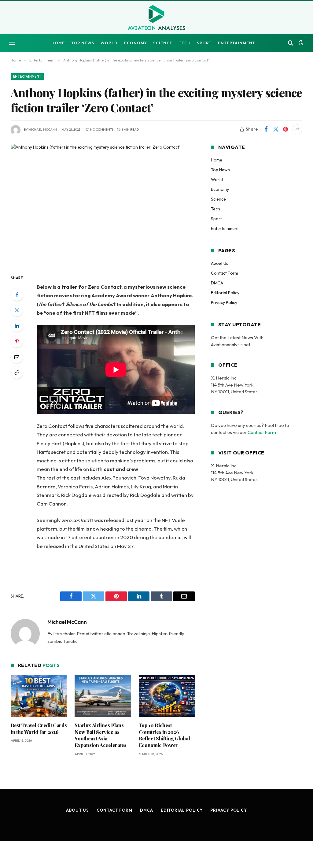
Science (162, 42)
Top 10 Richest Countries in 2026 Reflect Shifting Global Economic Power (164, 735)
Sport (204, 42)
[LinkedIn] (17, 326)
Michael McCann (42, 130)
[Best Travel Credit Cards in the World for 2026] (39, 696)
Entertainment (236, 42)
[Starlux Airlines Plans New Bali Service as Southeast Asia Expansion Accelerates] (103, 696)
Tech (185, 42)
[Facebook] (17, 294)
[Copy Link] (17, 372)
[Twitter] (17, 310)
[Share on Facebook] (266, 129)
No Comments (101, 130)
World (109, 42)
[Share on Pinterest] (285, 129)
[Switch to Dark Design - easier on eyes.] (300, 43)
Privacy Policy (224, 302)
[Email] (17, 357)
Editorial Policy (225, 292)
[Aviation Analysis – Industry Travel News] (156, 18)
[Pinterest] (17, 341)
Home (58, 42)
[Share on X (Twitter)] (275, 129)
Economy (135, 42)
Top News (82, 42)
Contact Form (224, 273)
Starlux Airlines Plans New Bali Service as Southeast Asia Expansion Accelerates (100, 735)
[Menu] (12, 43)
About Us (219, 263)
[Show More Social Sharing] (297, 129)
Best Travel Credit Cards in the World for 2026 (39, 728)
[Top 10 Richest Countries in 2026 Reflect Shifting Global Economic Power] (167, 696)
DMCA (217, 283)
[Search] (290, 43)
